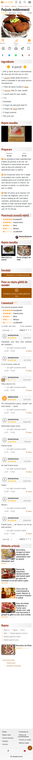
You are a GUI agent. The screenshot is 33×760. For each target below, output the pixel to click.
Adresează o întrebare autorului (17, 275)
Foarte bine (18, 222)
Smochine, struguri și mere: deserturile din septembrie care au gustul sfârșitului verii (15, 555)
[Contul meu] (20, 2)
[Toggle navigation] (29, 2)
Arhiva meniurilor (8, 738)
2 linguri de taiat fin (13, 109)
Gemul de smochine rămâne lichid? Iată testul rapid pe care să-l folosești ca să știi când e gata (15, 575)
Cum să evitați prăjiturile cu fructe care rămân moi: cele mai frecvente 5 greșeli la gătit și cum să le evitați (16, 609)
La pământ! (17, 231)
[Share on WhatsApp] (15, 55)
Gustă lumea (11, 663)
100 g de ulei (8, 116)
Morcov (7, 630)
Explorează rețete (9, 660)
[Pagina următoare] (30, 330)
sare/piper (7, 101)
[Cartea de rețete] (16, 2)
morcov (7, 90)
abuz (30, 351)
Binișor (16, 228)
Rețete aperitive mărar (12, 637)
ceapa (6, 78)
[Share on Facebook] (2, 55)
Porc (23, 630)
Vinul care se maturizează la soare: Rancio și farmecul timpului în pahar (23, 593)
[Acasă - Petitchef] (2, 6)
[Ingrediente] (3, 380)
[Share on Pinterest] (29, 55)
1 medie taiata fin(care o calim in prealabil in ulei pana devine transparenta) (16, 80)
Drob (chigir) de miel (24, 258)
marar (15, 109)
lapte (26, 87)
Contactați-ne (23, 732)
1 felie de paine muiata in (15, 87)
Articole (5, 744)
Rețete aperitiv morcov (19, 633)
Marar (15, 630)
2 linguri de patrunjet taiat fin (15, 105)
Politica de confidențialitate (23, 735)
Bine (15, 225)
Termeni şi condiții (25, 740)
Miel (5, 633)
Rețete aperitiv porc (11, 640)
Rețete (4, 732)
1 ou (4, 98)
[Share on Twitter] (22, 55)
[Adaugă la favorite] (28, 48)
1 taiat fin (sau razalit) (15, 90)
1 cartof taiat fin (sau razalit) (14, 94)
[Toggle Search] (24, 2)
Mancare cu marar (6, 258)
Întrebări (5, 741)
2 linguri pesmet (9, 112)
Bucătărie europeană (14, 666)
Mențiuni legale (24, 743)
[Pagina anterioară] (18, 330)
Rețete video (6, 735)
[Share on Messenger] (9, 55)
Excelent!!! (17, 219)
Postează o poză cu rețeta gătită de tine (16, 295)
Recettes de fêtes (24, 645)
